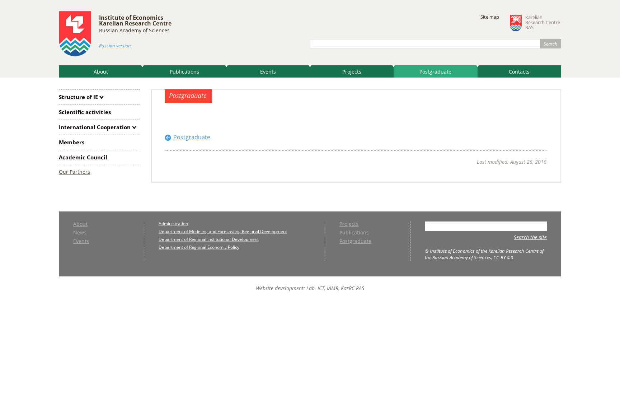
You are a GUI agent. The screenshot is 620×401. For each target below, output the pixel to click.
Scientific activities (85, 112)
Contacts (519, 71)
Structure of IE (78, 97)
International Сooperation (95, 127)
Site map (489, 17)
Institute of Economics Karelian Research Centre (135, 20)
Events (268, 71)
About (101, 71)
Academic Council (83, 157)
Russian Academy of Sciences (134, 30)
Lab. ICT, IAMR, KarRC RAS (335, 288)
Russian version (115, 45)
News (79, 233)
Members (71, 142)
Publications (184, 71)
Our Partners (74, 171)
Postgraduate (435, 71)
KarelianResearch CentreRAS (542, 23)
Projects (351, 71)
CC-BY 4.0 (503, 257)
